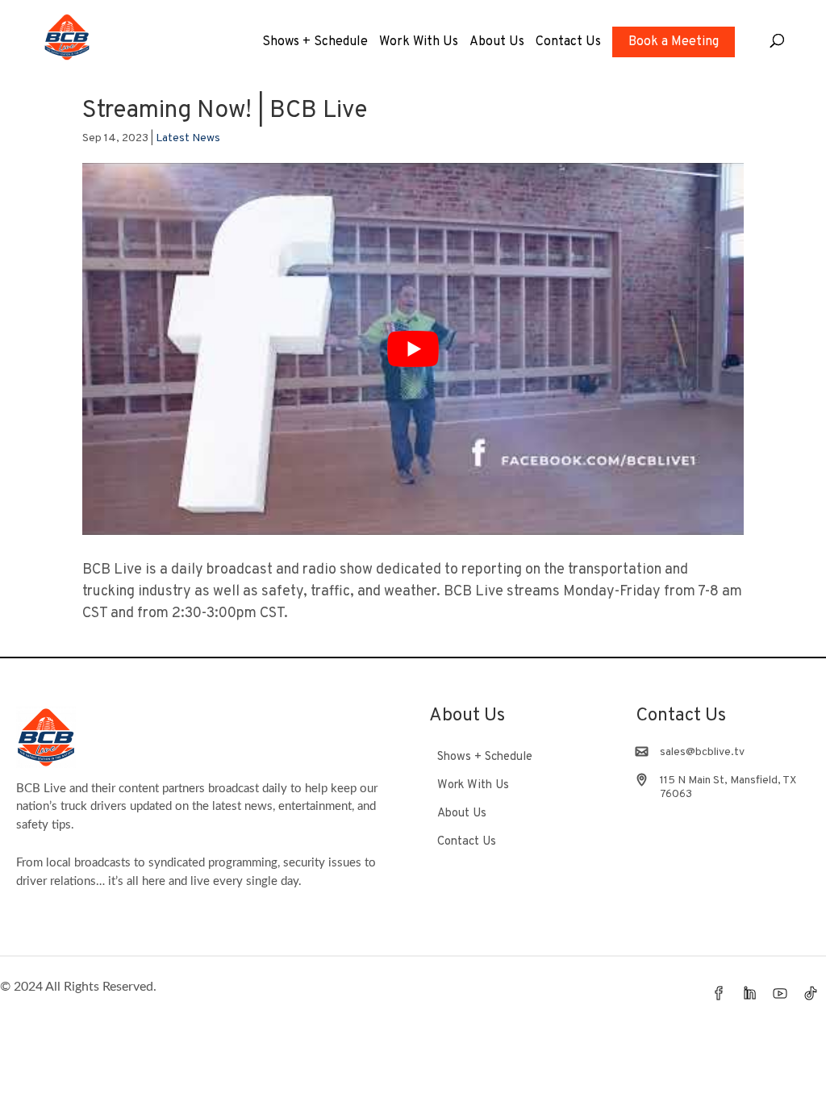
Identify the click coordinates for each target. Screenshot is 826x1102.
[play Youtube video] (412, 349)
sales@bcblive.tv (702, 752)
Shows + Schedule (315, 43)
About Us (496, 43)
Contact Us (568, 43)
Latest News (188, 138)
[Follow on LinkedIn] (749, 993)
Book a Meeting (673, 42)
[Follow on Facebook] (719, 993)
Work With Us (418, 43)
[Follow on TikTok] (811, 993)
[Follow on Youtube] (780, 993)
